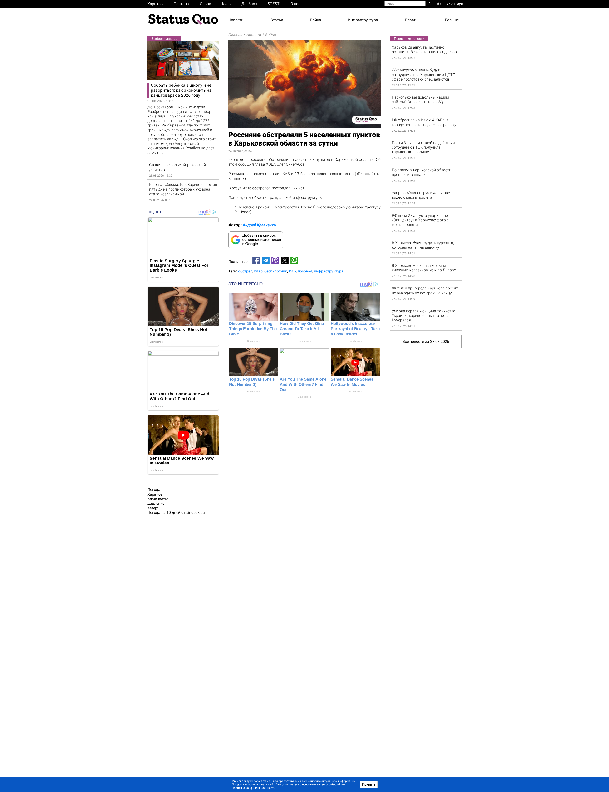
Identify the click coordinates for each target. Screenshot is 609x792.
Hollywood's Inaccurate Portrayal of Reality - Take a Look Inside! (355, 328)
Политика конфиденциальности (253, 788)
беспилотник (275, 271)
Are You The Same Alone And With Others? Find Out (303, 384)
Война (315, 20)
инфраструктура (329, 271)
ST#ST (274, 3)
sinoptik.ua (195, 512)
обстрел (245, 271)
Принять (369, 784)
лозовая (305, 271)
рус (460, 3)
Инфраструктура (363, 20)
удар (258, 271)
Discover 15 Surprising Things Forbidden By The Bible (253, 328)
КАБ (292, 271)
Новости (235, 20)
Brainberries (253, 341)
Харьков (155, 3)
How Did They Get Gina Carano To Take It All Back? (302, 328)
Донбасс (249, 3)
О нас (295, 3)
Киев (226, 3)
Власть (411, 20)
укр (450, 3)
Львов (205, 3)
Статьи (276, 20)
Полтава (181, 3)
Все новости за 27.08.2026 (426, 341)
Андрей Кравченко (259, 225)
